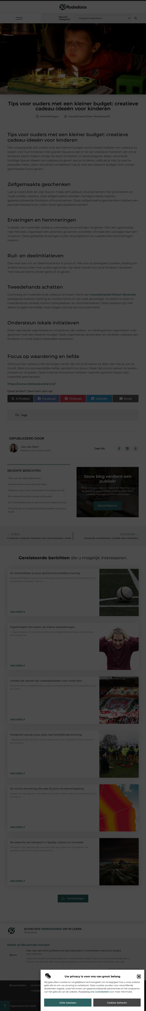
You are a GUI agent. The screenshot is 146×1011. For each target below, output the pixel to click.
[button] (139, 976)
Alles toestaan (67, 1002)
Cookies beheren (117, 1002)
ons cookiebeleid (99, 991)
